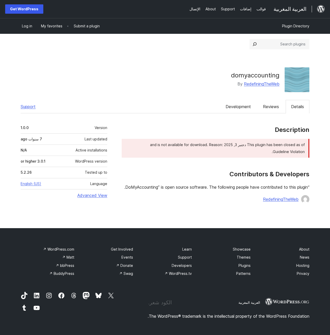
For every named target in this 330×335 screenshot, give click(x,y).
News (304, 257)
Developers (182, 265)
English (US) (31, 183)
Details (297, 106)
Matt (68, 257)
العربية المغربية (249, 302)
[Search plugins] (255, 44)
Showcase (242, 249)
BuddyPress (61, 273)
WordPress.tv (178, 273)
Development (238, 106)
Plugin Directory (295, 26)
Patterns (243, 273)
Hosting (302, 265)
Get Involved (122, 249)
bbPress (65, 265)
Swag (126, 273)
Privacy (303, 273)
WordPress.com (58, 249)
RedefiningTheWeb (261, 83)
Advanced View (92, 195)
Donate (124, 265)
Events (127, 257)
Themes (244, 257)
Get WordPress (24, 9)
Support (28, 106)
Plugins (244, 265)
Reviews (271, 106)
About (304, 249)
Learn (187, 249)
